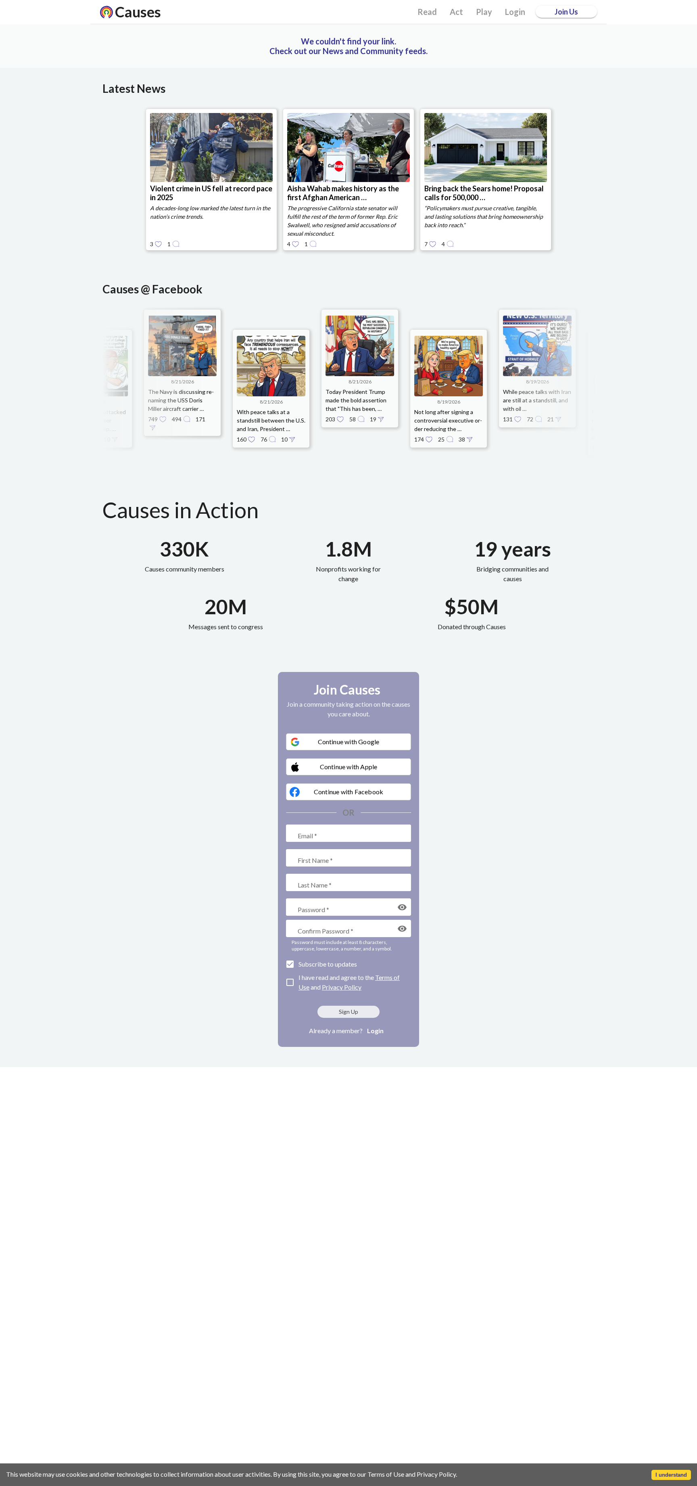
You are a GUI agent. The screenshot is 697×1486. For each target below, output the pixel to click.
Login (375, 1030)
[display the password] (402, 907)
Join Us (566, 11)
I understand (671, 1475)
